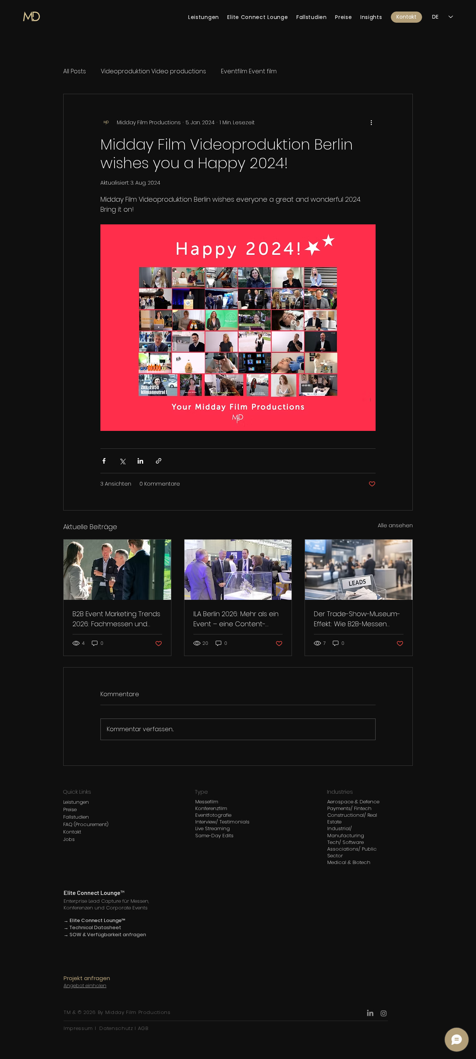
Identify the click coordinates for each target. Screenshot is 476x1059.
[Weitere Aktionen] (371, 122)
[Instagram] (383, 1013)
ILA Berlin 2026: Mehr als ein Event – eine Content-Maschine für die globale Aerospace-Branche (236, 619)
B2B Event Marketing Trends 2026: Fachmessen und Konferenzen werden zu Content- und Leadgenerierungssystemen (116, 619)
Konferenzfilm (211, 808)
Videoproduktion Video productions (153, 71)
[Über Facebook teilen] (103, 460)
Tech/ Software (345, 842)
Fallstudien (76, 816)
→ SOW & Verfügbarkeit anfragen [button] (105, 934)
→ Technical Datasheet (92, 927)
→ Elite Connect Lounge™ (95, 920)
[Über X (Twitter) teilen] (122, 460)
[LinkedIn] (370, 1013)
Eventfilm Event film (249, 71)
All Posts (74, 71)
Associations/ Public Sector (352, 852)
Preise (70, 809)
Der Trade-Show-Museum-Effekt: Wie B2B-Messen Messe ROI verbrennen (357, 619)
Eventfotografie (213, 815)
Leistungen (76, 802)
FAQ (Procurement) (86, 824)
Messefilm (206, 801)
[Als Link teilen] (158, 460)
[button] (406, 17)
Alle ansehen (395, 525)
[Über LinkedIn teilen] (140, 460)
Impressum (79, 1028)
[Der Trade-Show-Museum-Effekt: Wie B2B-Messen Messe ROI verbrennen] (358, 570)
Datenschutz (116, 1028)
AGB (142, 1028)
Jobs (69, 839)
